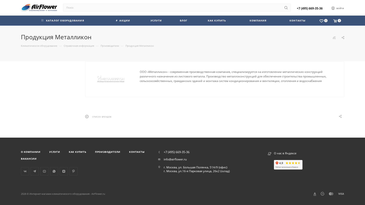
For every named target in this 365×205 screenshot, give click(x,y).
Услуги (54, 152)
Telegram (35, 171)
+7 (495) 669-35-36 (310, 8)
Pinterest (73, 171)
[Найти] (286, 8)
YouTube (44, 171)
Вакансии (28, 158)
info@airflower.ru (175, 159)
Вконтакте (25, 171)
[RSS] (334, 37)
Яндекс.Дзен (64, 171)
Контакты (136, 152)
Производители (107, 152)
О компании (30, 152)
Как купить (77, 152)
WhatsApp (54, 171)
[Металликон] (113, 78)
